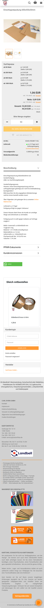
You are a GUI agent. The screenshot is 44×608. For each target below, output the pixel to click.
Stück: (38, 112)
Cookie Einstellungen (9, 417)
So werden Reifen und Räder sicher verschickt (18, 477)
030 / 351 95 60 (10, 433)
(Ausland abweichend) (32, 148)
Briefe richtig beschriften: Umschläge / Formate (18, 476)
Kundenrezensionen (13, 253)
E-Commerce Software (14, 605)
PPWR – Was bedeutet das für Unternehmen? (18, 483)
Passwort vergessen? (12, 356)
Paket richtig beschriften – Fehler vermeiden (17, 481)
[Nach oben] (6, 604)
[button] (13, 264)
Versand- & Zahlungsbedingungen (13, 412)
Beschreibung (10, 168)
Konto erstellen (10, 353)
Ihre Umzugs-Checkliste (11, 467)
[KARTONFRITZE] (4, 3)
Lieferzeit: (7, 144)
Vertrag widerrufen (22, 596)
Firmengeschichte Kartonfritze (13, 463)
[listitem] (23, 307)
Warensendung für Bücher (11, 468)
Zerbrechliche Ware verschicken (13, 474)
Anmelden (22, 348)
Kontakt (4, 403)
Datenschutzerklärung (9, 409)
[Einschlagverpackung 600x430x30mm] (22, 31)
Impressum (5, 406)
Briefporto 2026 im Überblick (12, 472)
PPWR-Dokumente (12, 247)
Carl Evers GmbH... (11, 370)
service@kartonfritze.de (14, 437)
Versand (38, 102)
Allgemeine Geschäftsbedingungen (13, 414)
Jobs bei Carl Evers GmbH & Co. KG (14, 465)
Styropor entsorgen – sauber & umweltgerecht (18, 479)
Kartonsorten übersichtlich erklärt (14, 470)
